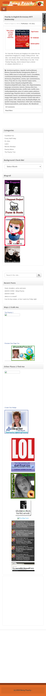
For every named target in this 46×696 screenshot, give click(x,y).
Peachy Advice (9, 149)
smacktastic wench (11, 95)
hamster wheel (10, 83)
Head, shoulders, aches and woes (15, 288)
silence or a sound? (11, 296)
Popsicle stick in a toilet (22, 93)
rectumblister (35, 93)
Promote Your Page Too (12, 343)
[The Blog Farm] (23, 518)
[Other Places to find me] (23, 507)
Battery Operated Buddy (13, 72)
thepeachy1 (21, 101)
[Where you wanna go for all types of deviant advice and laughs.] (13, 188)
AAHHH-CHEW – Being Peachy (14, 291)
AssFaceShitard (31, 70)
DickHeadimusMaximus (30, 76)
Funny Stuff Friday (10, 138)
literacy (27, 87)
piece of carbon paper (25, 91)
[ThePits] (23, 485)
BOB (11, 74)
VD (30, 104)
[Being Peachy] (23, 3)
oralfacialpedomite (11, 91)
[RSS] (44, 28)
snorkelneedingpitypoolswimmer (29, 95)
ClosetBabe (35, 74)
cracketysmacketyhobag (13, 76)
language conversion (12, 87)
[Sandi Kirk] (12, 388)
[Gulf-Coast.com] (23, 467)
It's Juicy (7, 141)
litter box (34, 87)
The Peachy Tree (10, 152)
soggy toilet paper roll (12, 97)
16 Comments (10, 107)
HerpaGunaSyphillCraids (13, 85)
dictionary (8, 78)
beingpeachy (26, 72)
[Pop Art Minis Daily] (23, 540)
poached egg (9, 93)
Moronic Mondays (10, 146)
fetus (6, 80)
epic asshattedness (32, 78)
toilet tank (29, 101)
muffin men (35, 89)
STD (15, 99)
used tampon (23, 104)
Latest (6, 144)
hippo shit (25, 85)
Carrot (29, 74)
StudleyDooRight (31, 99)
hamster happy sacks (29, 80)
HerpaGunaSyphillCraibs (23, 83)
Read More (9, 110)
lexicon (22, 87)
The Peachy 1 (9, 312)
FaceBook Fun (9, 135)
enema (23, 78)
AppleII (22, 70)
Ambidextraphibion (13, 70)
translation (37, 101)
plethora (36, 91)
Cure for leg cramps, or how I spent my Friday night (21, 299)
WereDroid (34, 104)
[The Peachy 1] (12, 328)
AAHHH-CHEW (9, 293)
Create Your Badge (10, 407)
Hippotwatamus (35, 85)
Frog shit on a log (15, 80)
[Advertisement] (23, 601)
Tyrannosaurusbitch (11, 104)
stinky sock (21, 99)
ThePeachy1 (24, 23)
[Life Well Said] (16, 421)
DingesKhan (16, 78)
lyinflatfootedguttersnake (13, 89)
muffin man (26, 89)
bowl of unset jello (19, 74)
